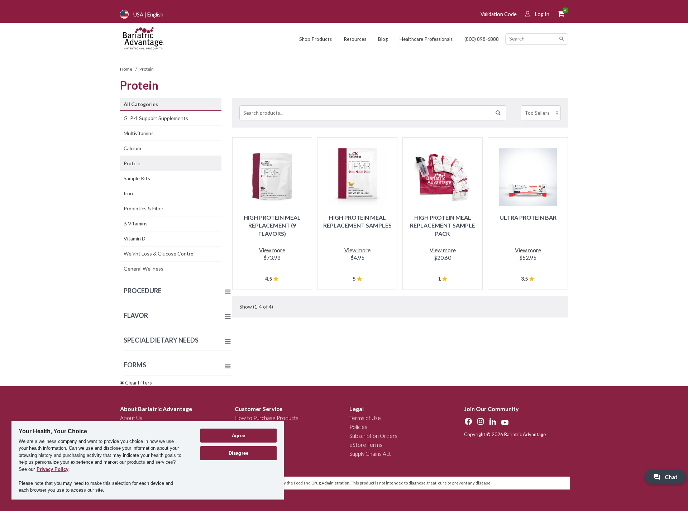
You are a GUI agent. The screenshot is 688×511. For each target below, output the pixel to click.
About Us (131, 418)
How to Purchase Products (266, 418)
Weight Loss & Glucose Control (159, 253)
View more (272, 250)
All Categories (141, 104)
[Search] (561, 39)
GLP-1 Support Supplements (156, 118)
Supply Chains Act (370, 453)
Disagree (238, 453)
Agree (238, 435)
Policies (358, 427)
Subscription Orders (373, 436)
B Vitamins (136, 223)
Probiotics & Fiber (143, 208)
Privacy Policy (52, 469)
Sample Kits (137, 178)
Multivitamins (139, 133)
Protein (132, 163)
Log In (542, 14)
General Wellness (143, 269)
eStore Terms (365, 444)
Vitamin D (134, 238)
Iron (128, 193)
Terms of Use (365, 418)
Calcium (132, 148)
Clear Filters (138, 382)
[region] (147, 460)
